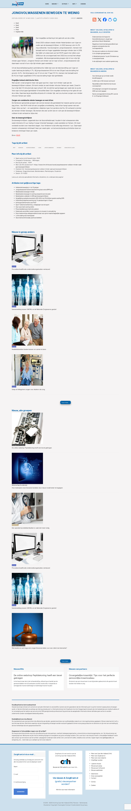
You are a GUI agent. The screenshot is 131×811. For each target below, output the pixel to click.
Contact (93, 778)
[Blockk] (18, 4)
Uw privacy (84, 805)
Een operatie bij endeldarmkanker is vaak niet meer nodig (30, 528)
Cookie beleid (76, 805)
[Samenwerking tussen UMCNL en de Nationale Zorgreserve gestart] (27, 290)
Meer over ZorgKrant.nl (98, 756)
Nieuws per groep (96, 766)
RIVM (18, 135)
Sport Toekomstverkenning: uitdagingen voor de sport (32, 205)
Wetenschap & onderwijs (19, 485)
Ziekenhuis (15, 525)
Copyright (54, 805)
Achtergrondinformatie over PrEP (26, 202)
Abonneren (20, 791)
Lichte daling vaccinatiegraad (25, 215)
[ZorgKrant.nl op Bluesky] (110, 19)
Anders (79, 18)
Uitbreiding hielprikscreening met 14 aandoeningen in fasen (34, 200)
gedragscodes (107, 737)
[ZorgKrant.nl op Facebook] (105, 19)
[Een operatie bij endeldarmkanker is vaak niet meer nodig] (27, 508)
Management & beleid (18, 445)
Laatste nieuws (96, 763)
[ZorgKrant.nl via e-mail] (115, 19)
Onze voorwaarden (97, 776)
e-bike (39, 147)
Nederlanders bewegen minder (25, 192)
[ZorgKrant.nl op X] (99, 19)
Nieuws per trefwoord (98, 768)
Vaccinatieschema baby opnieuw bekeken (29, 217)
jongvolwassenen (49, 147)
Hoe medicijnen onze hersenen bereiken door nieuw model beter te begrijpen (37, 488)
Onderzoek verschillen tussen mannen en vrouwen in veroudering (36, 211)
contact (34, 740)
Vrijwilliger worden (97, 760)
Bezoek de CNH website (60, 767)
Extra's (93, 782)
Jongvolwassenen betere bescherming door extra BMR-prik (34, 189)
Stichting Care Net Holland (60, 803)
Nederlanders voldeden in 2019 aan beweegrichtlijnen (32, 196)
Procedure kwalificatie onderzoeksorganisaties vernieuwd (31, 269)
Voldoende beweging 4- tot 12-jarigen (27, 187)
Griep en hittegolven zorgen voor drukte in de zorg (28, 389)
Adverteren (94, 774)
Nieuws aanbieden (97, 770)
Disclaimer (47, 805)
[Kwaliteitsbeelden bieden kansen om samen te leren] (27, 330)
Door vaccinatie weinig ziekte (25, 207)
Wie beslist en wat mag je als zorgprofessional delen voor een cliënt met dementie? (39, 648)
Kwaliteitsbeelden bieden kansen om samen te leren (29, 349)
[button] (55, 4)
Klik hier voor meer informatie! (65, 789)
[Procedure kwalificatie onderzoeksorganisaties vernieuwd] (27, 249)
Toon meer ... (65, 402)
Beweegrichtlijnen (70, 147)
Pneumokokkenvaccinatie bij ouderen (27, 209)
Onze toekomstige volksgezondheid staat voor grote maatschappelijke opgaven (40, 213)
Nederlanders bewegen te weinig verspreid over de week (33, 194)
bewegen (20, 147)
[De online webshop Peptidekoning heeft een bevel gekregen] (27, 428)
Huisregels (61, 805)
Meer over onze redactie (98, 758)
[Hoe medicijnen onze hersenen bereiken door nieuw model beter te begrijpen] (27, 468)
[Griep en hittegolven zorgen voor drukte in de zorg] (27, 370)
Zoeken (93, 785)
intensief (59, 147)
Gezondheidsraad (30, 147)
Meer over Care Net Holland (99, 753)
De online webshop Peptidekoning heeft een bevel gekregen (32, 448)
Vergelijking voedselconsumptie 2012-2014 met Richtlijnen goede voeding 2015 (40, 198)
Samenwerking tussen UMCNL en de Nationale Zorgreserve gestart (34, 309)
